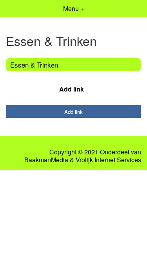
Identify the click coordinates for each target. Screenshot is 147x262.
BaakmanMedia (46, 160)
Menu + (73, 8)
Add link (71, 88)
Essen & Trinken (34, 65)
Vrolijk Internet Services (108, 160)
